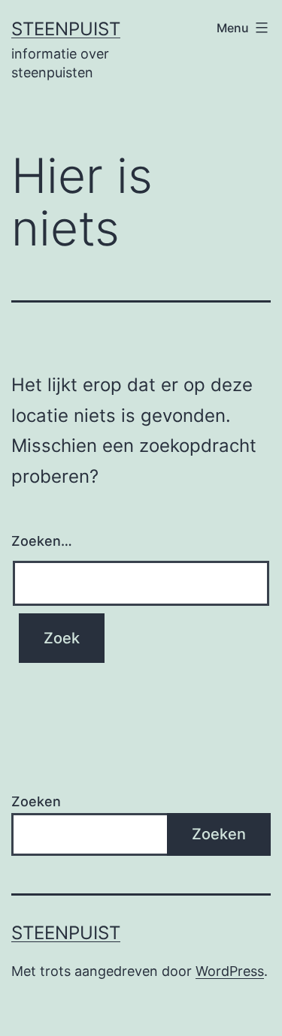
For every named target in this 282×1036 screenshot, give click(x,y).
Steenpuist (65, 29)
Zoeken (36, 801)
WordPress (230, 971)
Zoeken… (41, 541)
